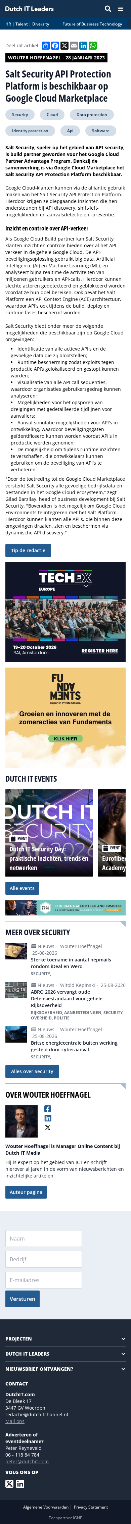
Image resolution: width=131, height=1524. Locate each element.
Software (101, 131)
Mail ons (15, 1421)
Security (20, 114)
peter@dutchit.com (27, 1461)
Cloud (52, 114)
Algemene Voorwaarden (46, 1507)
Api (70, 131)
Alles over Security (32, 1071)
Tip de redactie (28, 550)
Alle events (22, 888)
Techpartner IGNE (65, 1518)
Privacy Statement (91, 1507)
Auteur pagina (26, 1192)
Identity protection (30, 131)
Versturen (22, 1299)
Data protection (92, 114)
